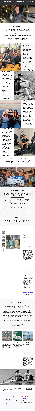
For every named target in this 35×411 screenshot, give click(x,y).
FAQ (5, 398)
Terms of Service (8, 399)
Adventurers (8, 4)
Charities (22, 4)
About (17, 4)
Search (6, 396)
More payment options (28, 294)
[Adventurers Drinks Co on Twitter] (16, 400)
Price (24, 239)
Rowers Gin (7, 35)
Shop (3, 4)
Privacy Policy (7, 400)
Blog (13, 4)
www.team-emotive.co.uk (19, 203)
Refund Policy (7, 403)
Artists (27, 4)
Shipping (28, 286)
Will (22, 408)
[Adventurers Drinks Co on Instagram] (13, 400)
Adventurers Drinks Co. (27, 237)
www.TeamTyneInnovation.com (17, 197)
